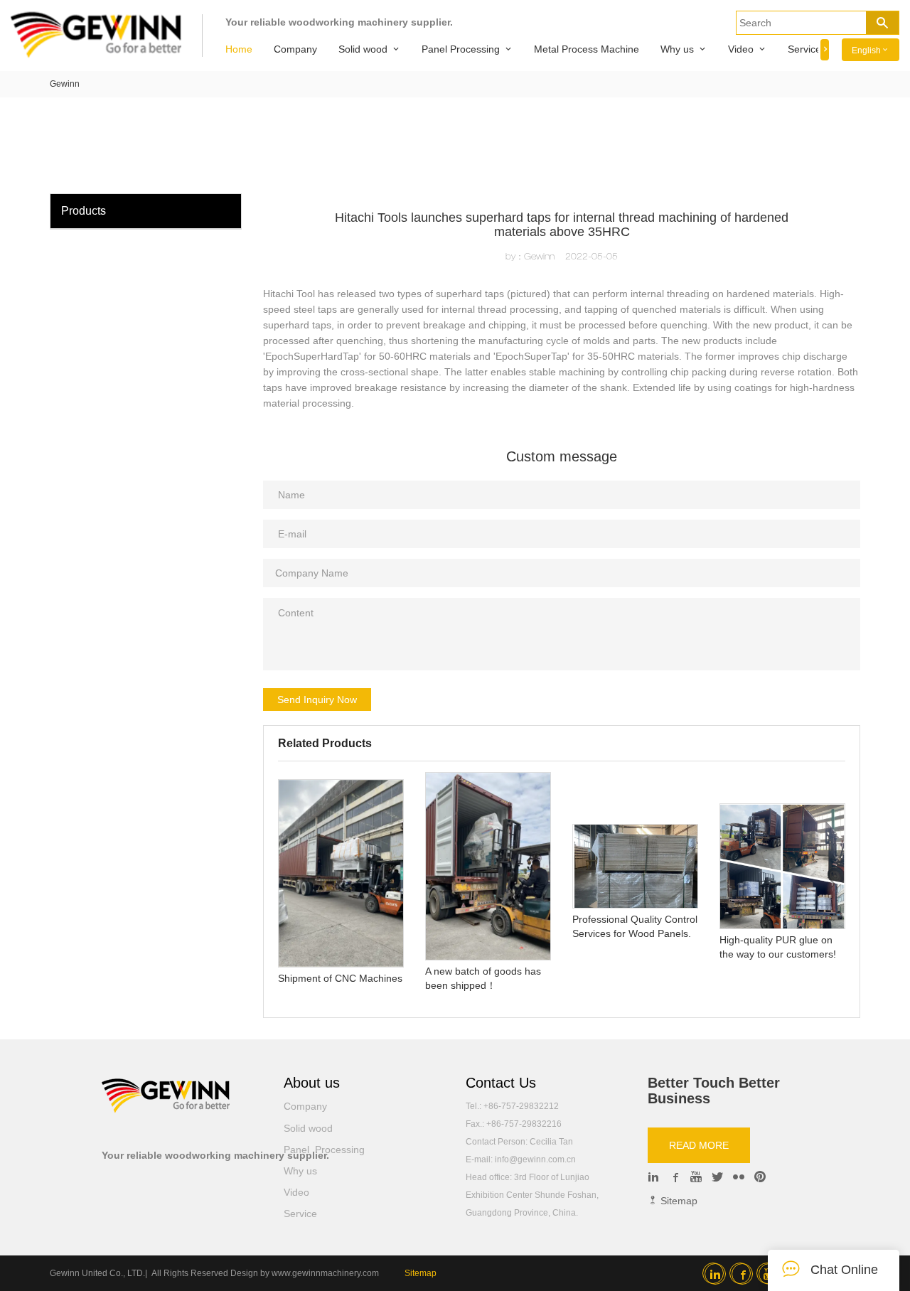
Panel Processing (461, 49)
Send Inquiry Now (317, 699)
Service (804, 49)
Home (238, 49)
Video (741, 49)
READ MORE (699, 1145)
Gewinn (65, 84)
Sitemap (677, 1200)
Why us (677, 49)
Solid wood (362, 49)
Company (295, 49)
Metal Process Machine (586, 49)
